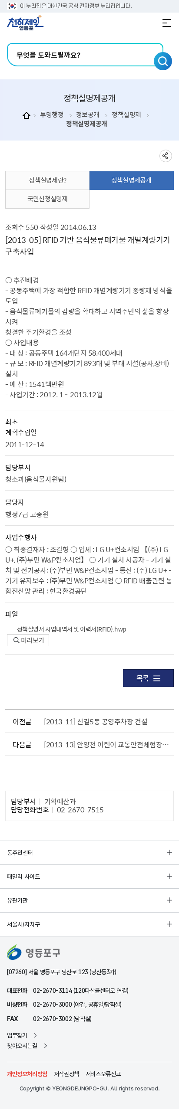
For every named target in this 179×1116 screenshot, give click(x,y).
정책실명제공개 (86, 124)
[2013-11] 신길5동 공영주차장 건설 (95, 721)
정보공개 (87, 114)
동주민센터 (20, 852)
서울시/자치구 (23, 924)
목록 (142, 678)
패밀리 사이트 (23, 876)
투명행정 (51, 114)
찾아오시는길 (22, 1045)
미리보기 (32, 640)
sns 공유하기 (165, 156)
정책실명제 (126, 114)
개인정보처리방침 (27, 1073)
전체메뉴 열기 (167, 23)
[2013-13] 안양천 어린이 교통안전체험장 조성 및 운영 (107, 744)
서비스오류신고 (103, 1073)
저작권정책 (66, 1073)
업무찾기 (17, 1035)
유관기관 (17, 900)
